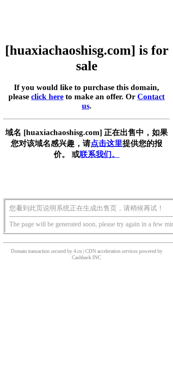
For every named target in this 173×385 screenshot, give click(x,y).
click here (47, 96)
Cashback (81, 257)
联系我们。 (100, 154)
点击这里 (107, 143)
